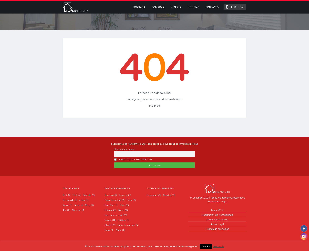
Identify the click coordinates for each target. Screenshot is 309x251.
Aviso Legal (217, 224)
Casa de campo (126, 225)
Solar (129, 200)
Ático (119, 230)
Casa (107, 230)
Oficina (108, 210)
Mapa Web (217, 210)
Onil (75, 195)
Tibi (64, 210)
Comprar (158, 7)
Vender (176, 7)
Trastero (109, 195)
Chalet (108, 225)
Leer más (218, 246)
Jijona (66, 205)
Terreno (123, 195)
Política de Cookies (217, 219)
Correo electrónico (124, 149)
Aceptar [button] (206, 246)
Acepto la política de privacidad (135, 159)
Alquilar (167, 195)
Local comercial (113, 215)
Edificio (122, 220)
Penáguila (68, 200)
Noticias (193, 7)
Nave (121, 210)
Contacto (212, 7)
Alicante (76, 210)
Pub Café (110, 205)
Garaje (108, 220)
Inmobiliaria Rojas (217, 201)
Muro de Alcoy (82, 205)
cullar (82, 200)
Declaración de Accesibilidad (217, 214)
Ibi (64, 195)
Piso (122, 205)
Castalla (87, 195)
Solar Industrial (113, 200)
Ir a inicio (154, 105)
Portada (139, 7)
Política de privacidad (217, 228)
